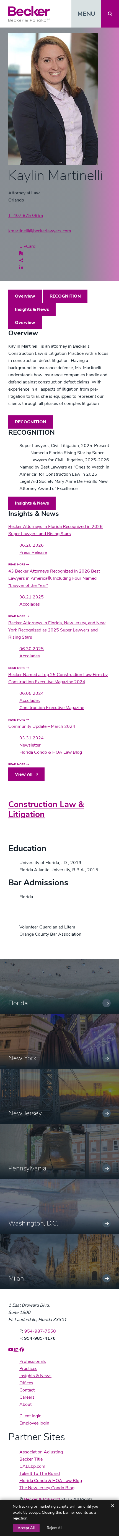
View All (24, 774)
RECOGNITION (65, 296)
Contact (27, 1390)
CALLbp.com (32, 1466)
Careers (27, 1397)
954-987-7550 (40, 1331)
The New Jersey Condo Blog (46, 1488)
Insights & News (32, 309)
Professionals (32, 1361)
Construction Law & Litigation (46, 809)
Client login (30, 1416)
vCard (29, 246)
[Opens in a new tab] (21, 253)
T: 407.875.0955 (25, 216)
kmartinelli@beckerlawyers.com (39, 231)
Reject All (54, 1528)
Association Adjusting (41, 1452)
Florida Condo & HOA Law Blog (50, 1481)
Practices (28, 1369)
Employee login (34, 1423)
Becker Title (31, 1459)
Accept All (26, 1528)
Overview (25, 296)
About (25, 1404)
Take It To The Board (39, 1473)
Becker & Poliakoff (42, 1499)
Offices (26, 1383)
